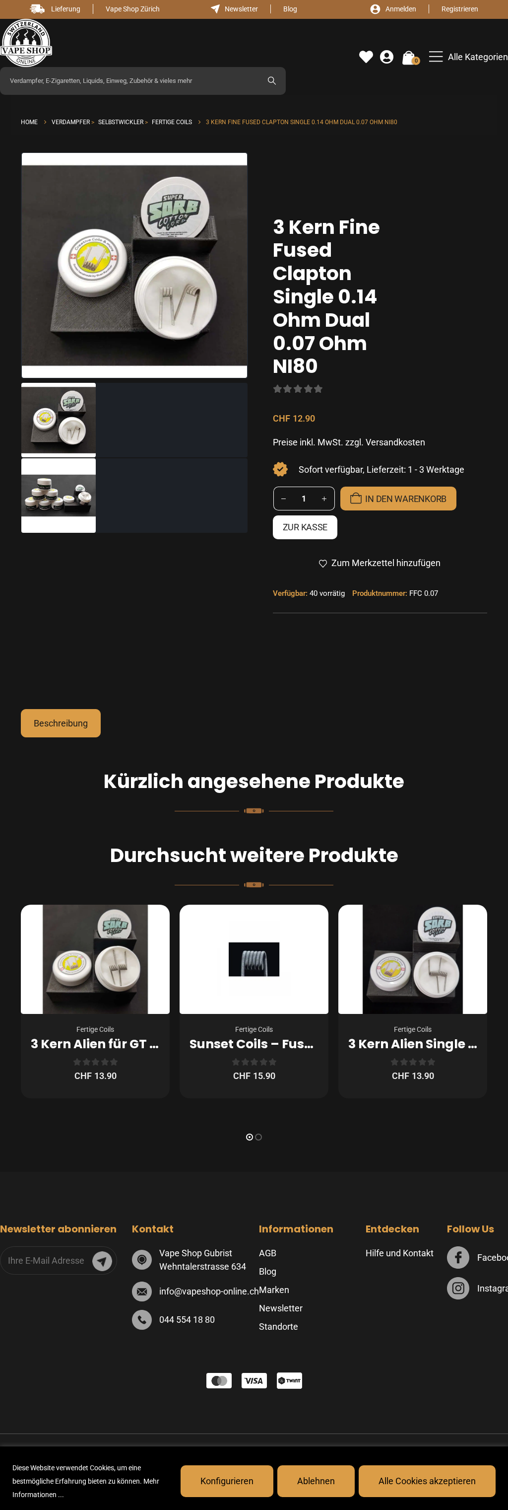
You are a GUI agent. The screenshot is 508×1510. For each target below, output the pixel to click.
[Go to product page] (95, 959)
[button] (468, 57)
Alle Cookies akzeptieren (427, 1481)
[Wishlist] (366, 57)
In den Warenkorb (405, 499)
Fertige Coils (95, 1029)
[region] (254, 1478)
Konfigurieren (227, 1481)
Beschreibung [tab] (61, 723)
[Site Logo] (26, 43)
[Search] (272, 81)
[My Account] (386, 57)
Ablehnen (316, 1481)
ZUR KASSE (305, 527)
